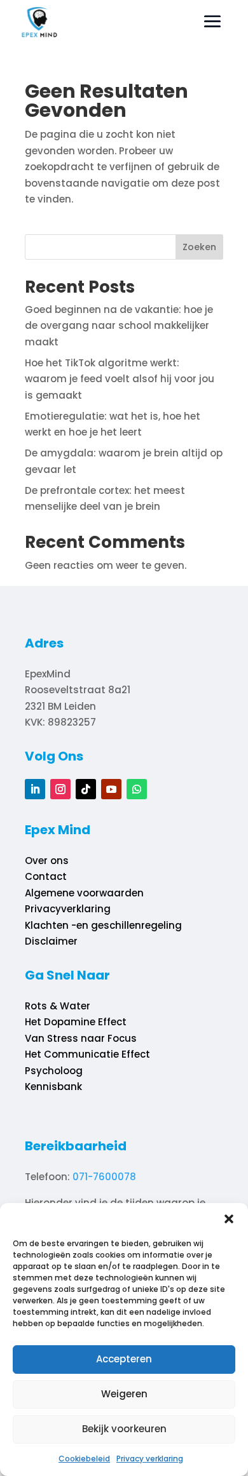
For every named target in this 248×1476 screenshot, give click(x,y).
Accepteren (124, 1359)
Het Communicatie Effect (87, 1054)
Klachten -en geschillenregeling (103, 925)
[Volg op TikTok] (86, 789)
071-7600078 (104, 1176)
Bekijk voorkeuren (124, 1428)
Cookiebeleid (84, 1458)
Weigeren (124, 1393)
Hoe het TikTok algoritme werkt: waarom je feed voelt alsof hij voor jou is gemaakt (119, 379)
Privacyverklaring (68, 908)
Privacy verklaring (149, 1458)
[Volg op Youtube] (111, 789)
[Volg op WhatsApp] (137, 789)
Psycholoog (54, 1070)
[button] (229, 1219)
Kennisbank (53, 1086)
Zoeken (199, 247)
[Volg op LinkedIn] (35, 789)
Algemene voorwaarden (84, 893)
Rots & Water (57, 1006)
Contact (46, 876)
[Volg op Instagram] (60, 789)
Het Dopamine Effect (76, 1021)
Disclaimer (51, 941)
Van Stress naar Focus (81, 1038)
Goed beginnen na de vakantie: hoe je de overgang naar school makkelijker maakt (119, 326)
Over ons (47, 860)
